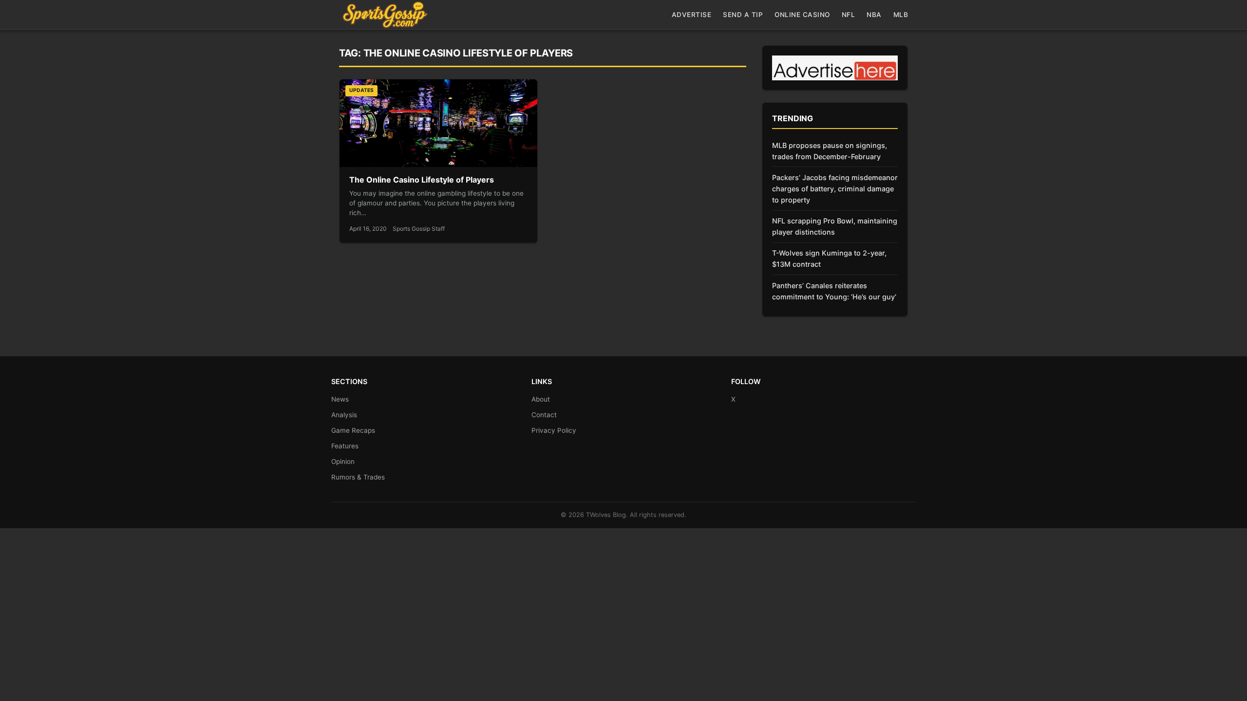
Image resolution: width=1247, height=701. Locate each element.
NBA (874, 14)
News (340, 399)
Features (345, 446)
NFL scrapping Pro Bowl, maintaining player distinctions (834, 226)
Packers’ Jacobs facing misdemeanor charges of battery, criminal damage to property (835, 188)
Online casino (802, 14)
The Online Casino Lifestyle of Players (421, 179)
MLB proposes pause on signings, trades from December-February (829, 151)
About (540, 399)
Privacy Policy (553, 430)
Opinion (343, 461)
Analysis (344, 415)
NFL (848, 14)
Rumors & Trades (358, 477)
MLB (900, 14)
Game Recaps (353, 430)
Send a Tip (743, 14)
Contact (544, 415)
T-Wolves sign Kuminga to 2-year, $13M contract (829, 258)
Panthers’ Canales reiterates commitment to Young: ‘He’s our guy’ (834, 291)
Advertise (692, 14)
